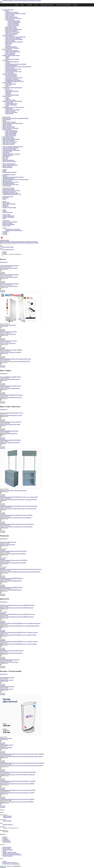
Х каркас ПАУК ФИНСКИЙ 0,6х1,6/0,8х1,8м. (11, 397)
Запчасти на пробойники (11, 112)
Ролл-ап (7, 88)
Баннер (7, 11)
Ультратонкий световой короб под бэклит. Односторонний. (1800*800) (16, 801)
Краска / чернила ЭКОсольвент (13, 51)
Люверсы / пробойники (11, 104)
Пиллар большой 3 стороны (6, 689)
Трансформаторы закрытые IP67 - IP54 (15, 81)
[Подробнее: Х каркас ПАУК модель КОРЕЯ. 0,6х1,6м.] (0, 382)
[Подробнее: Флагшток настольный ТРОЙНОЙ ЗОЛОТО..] (0, 592)
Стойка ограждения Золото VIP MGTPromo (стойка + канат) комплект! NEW (18, 508)
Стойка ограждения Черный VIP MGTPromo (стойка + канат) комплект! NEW (18, 499)
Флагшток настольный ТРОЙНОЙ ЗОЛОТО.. (11, 589)
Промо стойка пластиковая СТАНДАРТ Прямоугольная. (13, 490)
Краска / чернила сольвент (12, 50)
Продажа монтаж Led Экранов (46, 4)
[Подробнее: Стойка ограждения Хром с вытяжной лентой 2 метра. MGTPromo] (0, 520)
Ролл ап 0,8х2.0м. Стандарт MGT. (8, 325)
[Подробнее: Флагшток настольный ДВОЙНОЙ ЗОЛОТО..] (0, 583)
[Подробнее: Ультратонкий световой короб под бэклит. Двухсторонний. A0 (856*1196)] (0, 777)
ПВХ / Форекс (9, 43)
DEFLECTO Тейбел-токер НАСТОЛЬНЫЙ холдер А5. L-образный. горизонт (18, 634)
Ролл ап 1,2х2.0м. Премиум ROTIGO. (9, 286)
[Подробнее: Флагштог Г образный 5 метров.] (0, 547)
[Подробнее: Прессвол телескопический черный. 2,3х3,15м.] (0, 418)
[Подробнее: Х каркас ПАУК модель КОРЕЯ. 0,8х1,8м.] (0, 391)
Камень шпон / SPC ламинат (12, 48)
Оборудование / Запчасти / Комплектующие (13, 107)
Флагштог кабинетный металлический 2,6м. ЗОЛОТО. (13, 553)
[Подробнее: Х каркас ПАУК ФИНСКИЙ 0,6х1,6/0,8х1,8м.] (0, 400)
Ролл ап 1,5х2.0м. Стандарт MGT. (8, 343)
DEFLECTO (8, 93)
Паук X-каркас (9, 90)
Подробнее (2, 273)
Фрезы (7, 97)
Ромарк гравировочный (11, 46)
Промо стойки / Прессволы (12, 91)
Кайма (7, 57)
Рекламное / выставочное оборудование (12, 87)
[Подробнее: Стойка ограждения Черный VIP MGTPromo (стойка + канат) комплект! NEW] (0, 502)
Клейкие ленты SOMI (11, 83)
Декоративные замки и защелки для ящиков (16, 64)
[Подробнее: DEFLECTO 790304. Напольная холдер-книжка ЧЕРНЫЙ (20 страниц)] (0, 610)
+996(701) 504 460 (7, 820)
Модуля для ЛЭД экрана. (11, 75)
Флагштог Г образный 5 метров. (7, 544)
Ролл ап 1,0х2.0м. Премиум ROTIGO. (9, 277)
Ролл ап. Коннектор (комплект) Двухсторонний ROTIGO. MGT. (15, 361)
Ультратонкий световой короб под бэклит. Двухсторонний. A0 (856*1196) (17, 774)
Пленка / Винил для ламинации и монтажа (16, 13)
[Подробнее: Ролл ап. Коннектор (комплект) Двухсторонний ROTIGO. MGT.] (0, 364)
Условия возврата (7, 841)
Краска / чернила (7, 49)
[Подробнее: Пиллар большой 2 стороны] (0, 682)
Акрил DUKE (6, 152)
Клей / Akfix (8, 85)
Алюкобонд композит (8, 155)
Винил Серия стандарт (13, 24)
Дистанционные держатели (12, 61)
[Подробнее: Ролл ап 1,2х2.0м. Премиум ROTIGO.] (0, 289)
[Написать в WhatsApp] (3, 867)
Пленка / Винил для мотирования (13, 18)
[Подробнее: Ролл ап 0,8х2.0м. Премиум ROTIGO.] (0, 271)
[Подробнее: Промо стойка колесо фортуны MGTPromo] (0, 427)
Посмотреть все (3, 262)
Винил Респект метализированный (14, 29)
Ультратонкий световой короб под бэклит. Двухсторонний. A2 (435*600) (17, 792)
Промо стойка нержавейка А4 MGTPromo (10, 442)
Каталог (22, 4)
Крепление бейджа (10, 67)
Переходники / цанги (10, 99)
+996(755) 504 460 (7, 816)
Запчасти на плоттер (10, 111)
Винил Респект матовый (11, 28)
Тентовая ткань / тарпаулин (12, 12)
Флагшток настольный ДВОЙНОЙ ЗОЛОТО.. (11, 580)
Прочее (7, 86)
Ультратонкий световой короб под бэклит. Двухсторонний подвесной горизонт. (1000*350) (21, 756)
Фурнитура (5, 60)
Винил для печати (10, 19)
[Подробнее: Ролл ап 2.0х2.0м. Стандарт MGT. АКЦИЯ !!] (0, 355)
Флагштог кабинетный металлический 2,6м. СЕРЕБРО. (13, 562)
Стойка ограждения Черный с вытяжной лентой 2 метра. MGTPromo (16, 526)
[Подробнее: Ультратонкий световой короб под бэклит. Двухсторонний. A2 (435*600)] (0, 795)
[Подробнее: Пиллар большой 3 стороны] (0, 692)
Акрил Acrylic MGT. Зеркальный (13, 38)
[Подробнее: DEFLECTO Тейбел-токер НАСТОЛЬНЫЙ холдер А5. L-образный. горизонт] (0, 637)
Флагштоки (8, 92)
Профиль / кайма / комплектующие (11, 55)
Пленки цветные (7, 119)
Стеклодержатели (10, 72)
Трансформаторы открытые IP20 (13, 80)
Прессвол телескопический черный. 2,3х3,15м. (11, 415)
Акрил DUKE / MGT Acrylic (9, 149)
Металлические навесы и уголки (13, 69)
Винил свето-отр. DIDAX (12, 17)
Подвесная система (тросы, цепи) (13, 71)
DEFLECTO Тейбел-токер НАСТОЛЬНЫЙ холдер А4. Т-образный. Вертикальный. (19, 625)
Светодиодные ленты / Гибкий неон (14, 77)
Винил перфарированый (14, 20)
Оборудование (9, 108)
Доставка (5, 232)
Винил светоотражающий (14, 22)
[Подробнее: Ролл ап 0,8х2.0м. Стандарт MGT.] (0, 328)
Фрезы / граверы (7, 96)
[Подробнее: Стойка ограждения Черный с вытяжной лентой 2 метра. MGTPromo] (0, 529)
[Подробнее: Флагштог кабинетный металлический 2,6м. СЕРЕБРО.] (0, 565)
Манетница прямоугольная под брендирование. (11, 653)
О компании (29, 4)
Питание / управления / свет (9, 74)
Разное (7, 106)
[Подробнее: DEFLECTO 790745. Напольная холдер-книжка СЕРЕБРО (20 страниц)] (0, 619)
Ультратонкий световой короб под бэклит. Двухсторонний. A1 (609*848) (17, 783)
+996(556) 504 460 (7, 817)
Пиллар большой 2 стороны (6, 680)
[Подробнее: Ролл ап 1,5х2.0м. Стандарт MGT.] (0, 346)
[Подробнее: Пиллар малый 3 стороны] (0, 750)
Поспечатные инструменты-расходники (12, 101)
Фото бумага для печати (11, 34)
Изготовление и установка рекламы (63, 4)
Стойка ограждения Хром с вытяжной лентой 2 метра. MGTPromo (15, 517)
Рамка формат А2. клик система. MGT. (9, 662)
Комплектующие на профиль (12, 59)
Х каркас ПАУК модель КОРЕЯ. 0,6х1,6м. (10, 379)
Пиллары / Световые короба (12, 95)
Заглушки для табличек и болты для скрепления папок (18, 66)
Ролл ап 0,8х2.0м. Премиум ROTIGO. (9, 268)
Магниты (8, 62)
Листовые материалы (8, 35)
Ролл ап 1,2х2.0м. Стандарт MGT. (8, 334)
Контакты (75, 4)
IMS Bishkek (17, 866)
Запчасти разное (9, 113)
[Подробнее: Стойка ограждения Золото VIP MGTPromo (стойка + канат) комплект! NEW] (0, 511)
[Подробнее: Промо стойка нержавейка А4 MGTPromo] (0, 445)
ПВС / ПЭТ (8, 44)
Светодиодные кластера (11, 76)
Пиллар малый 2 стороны (6, 738)
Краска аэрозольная (10, 54)
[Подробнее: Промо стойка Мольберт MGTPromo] (0, 436)
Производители (6, 840)
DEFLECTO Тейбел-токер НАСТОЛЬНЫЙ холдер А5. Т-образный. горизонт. (18, 644)
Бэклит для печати (10, 15)
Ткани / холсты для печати (12, 33)
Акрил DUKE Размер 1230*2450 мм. (14, 39)
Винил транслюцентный (11, 30)
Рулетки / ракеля (9, 102)
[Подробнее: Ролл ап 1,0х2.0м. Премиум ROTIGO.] (0, 280)
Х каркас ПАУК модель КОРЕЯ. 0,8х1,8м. (10, 388)
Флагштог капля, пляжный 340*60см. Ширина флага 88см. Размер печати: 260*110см (20, 571)
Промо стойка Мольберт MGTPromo (8, 433)
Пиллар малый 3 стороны (6, 747)
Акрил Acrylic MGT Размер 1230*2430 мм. (16, 36)
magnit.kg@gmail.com (8, 824)
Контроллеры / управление (12, 78)
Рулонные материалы (8, 9)
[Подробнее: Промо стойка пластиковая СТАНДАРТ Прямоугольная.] (0, 493)
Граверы (7, 98)
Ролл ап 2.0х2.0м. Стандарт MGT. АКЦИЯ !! (10, 352)
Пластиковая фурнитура (11, 70)
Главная (16, 4)
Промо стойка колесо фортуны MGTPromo (10, 424)
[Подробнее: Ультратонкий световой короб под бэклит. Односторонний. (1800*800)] (0, 804)
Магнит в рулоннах (10, 14)
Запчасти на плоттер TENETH (13, 109)
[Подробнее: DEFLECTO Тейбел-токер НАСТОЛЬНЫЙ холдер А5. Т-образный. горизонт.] (0, 646)
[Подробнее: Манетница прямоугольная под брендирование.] (0, 655)
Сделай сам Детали (10, 40)
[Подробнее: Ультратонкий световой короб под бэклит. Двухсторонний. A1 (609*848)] (0, 786)
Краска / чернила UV (10, 53)
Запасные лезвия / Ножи (11, 103)
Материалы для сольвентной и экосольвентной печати (15, 118)
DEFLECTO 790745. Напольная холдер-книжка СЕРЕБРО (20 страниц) (17, 616)
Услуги (36, 4)
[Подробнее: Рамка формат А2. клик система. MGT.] (0, 665)
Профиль (8, 56)
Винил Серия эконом (13, 25)
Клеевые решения (7, 82)
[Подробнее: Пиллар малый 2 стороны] (0, 741)
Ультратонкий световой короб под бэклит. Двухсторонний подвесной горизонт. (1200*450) (21, 765)
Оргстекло (8, 45)
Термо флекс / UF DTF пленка (13, 32)
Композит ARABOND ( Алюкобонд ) (14, 41)
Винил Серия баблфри (13, 23)
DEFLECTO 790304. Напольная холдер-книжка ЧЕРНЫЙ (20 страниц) (16, 607)
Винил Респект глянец (11, 27)
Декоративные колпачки (11, 65)
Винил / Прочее (6, 117)
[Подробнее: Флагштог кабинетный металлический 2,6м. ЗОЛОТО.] (0, 556)
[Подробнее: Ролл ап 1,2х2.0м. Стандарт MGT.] (0, 337)
